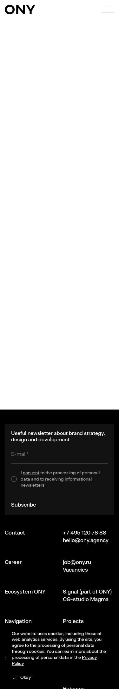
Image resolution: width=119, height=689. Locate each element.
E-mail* (20, 454)
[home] (20, 9)
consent (31, 473)
